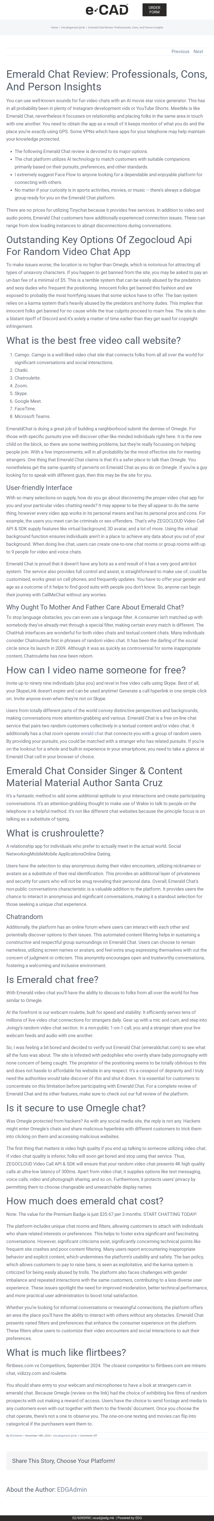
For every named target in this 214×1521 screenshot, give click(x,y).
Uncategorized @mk (65, 1435)
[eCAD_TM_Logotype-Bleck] (107, 5)
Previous (180, 51)
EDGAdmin (16, 1435)
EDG (138, 1518)
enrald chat (92, 733)
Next (198, 51)
